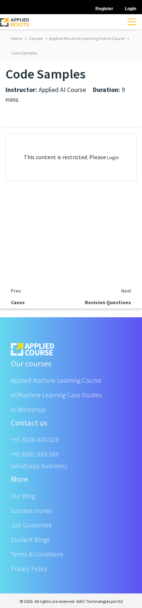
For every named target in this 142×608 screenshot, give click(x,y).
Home (16, 38)
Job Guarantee (31, 525)
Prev (16, 290)
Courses (35, 38)
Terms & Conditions (37, 554)
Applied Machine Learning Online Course (86, 38)
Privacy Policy (29, 568)
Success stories (31, 510)
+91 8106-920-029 (35, 439)
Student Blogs (30, 539)
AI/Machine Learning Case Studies (56, 395)
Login (113, 157)
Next (126, 290)
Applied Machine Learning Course (56, 380)
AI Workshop (28, 409)
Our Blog (23, 496)
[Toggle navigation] (132, 22)
